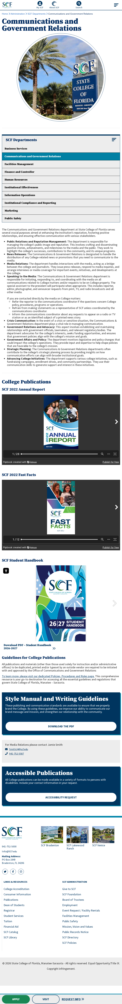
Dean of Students (14, 905)
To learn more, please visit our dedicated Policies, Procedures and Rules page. (48, 676)
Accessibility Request (61, 797)
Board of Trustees (73, 899)
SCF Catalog (11, 932)
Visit (46, 999)
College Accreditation (16, 889)
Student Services (14, 916)
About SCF (54, 7)
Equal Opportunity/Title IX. (104, 963)
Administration (17, 13)
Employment (70, 905)
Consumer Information (17, 894)
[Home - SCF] (19, 832)
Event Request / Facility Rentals (81, 910)
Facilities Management (75, 916)
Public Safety (70, 921)
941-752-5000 (9, 846)
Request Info (71, 999)
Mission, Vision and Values (77, 926)
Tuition (8, 921)
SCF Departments (36, 13)
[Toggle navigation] (116, 5)
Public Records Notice (75, 932)
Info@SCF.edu (9, 851)
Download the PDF (61, 726)
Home (5, 13)
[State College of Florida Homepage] (7, 5)
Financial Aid (11, 926)
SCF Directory (70, 937)
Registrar (9, 910)
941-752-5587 (16, 753)
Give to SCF (69, 889)
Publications (11, 899)
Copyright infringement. (61, 968)
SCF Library (10, 937)
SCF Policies (69, 943)
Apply (16, 999)
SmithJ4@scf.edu (18, 749)
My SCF (40, 7)
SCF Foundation (71, 894)
